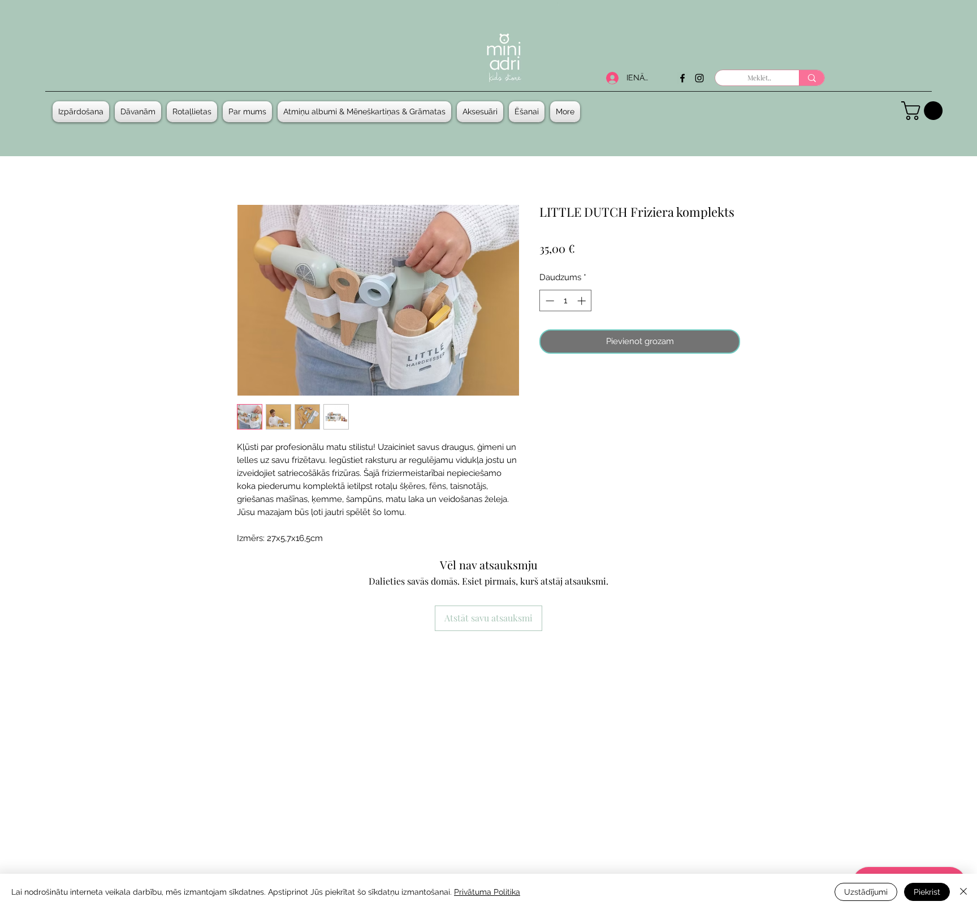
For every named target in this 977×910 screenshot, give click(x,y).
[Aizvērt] (963, 892)
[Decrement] (548, 300)
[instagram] (699, 78)
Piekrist (927, 891)
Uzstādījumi (866, 891)
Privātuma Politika (487, 891)
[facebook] (682, 78)
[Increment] (582, 300)
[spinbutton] (565, 300)
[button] (138, 111)
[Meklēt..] (811, 77)
